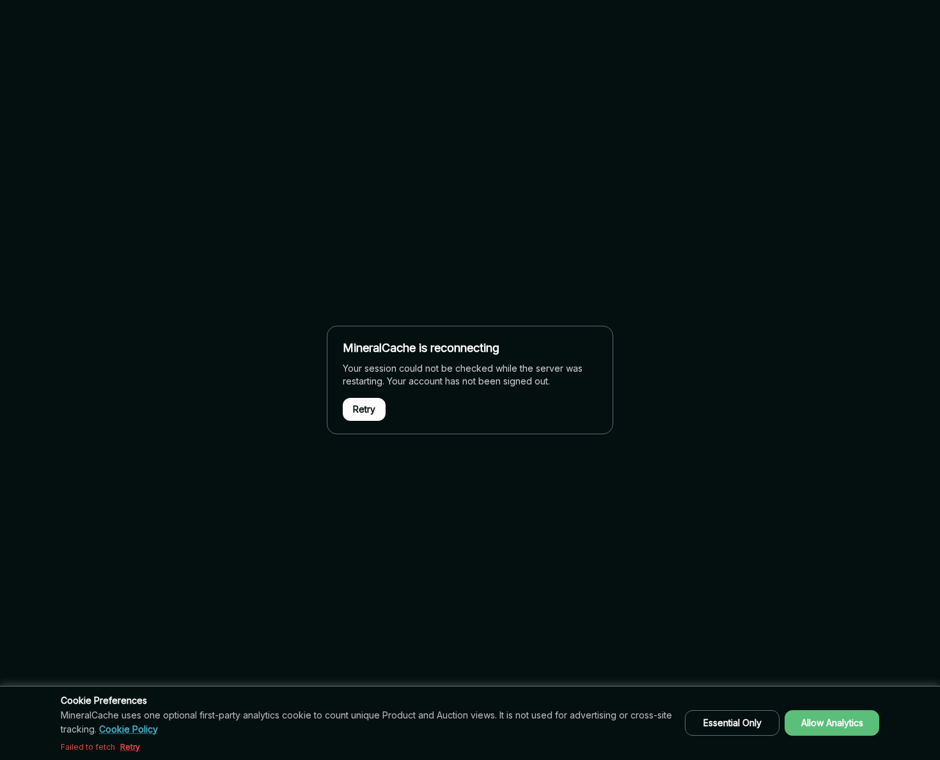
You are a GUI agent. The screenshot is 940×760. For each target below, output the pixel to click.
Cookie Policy (128, 729)
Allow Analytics (832, 722)
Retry (364, 409)
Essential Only (732, 722)
